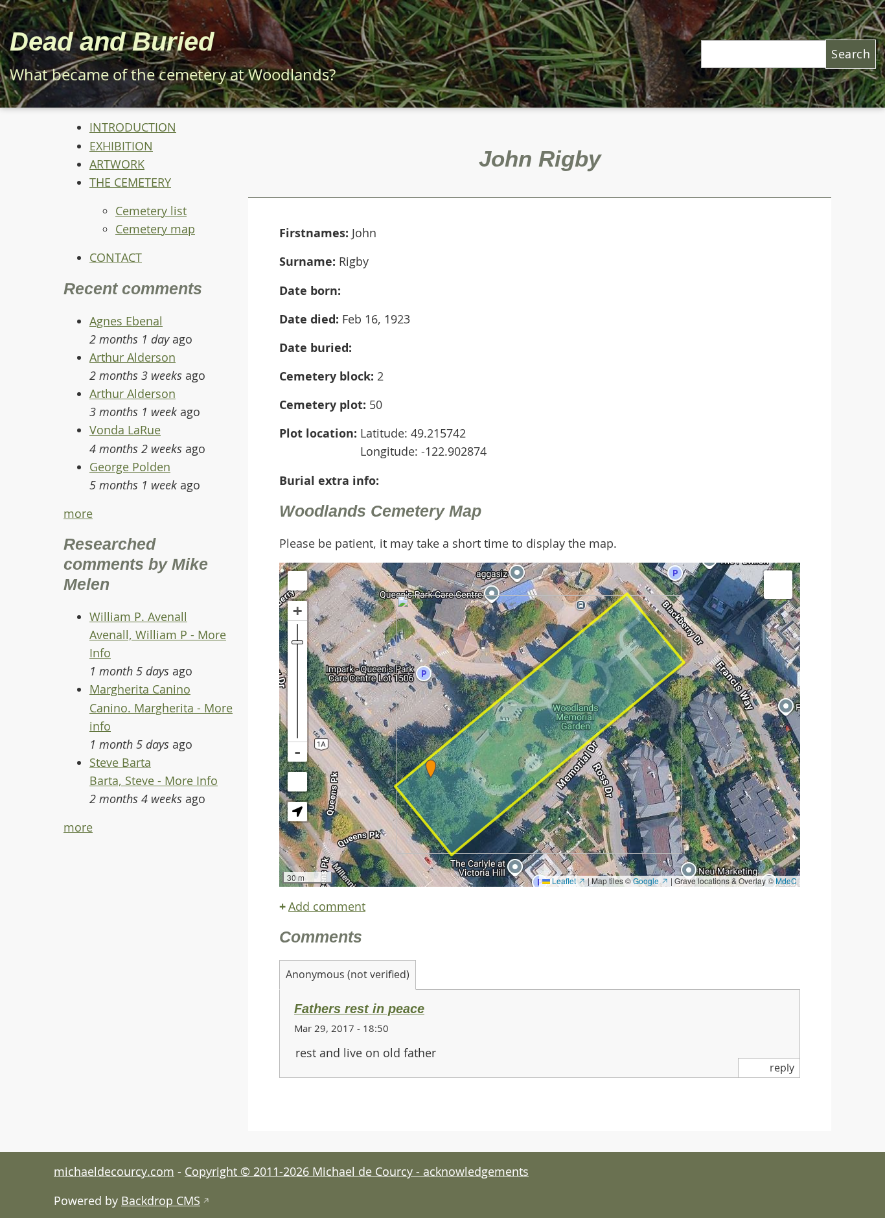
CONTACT (115, 257)
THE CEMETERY (130, 182)
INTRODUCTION (132, 127)
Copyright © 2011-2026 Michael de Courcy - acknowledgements (357, 1171)
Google (651, 880)
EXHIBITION (121, 146)
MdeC (786, 880)
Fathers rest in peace (359, 1008)
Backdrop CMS (165, 1200)
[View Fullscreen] (297, 581)
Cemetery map (155, 229)
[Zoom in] (297, 611)
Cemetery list (151, 210)
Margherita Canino (139, 689)
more (78, 513)
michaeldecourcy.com (114, 1171)
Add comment (326, 906)
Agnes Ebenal (126, 321)
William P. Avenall (138, 616)
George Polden (129, 466)
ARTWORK (116, 164)
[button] (431, 769)
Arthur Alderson (132, 357)
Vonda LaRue (125, 430)
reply (782, 1067)
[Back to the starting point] (297, 781)
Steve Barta (120, 762)
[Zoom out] (297, 752)
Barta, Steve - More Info (153, 780)
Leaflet (568, 880)
